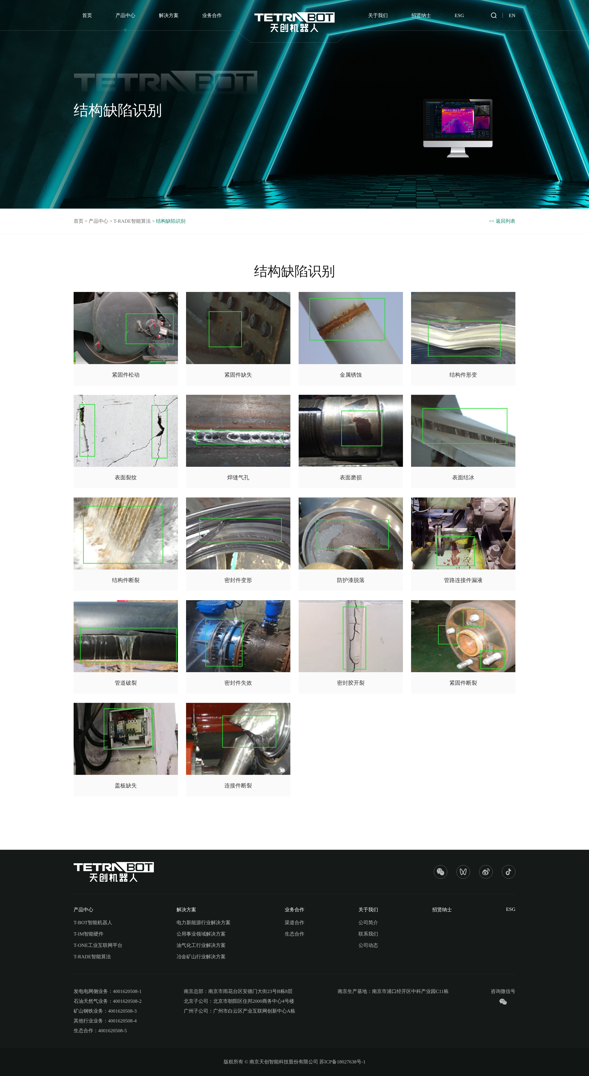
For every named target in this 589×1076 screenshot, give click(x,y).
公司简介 (368, 922)
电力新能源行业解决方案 (204, 922)
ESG (459, 15)
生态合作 (294, 934)
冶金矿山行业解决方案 (201, 956)
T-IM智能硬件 (89, 934)
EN (512, 15)
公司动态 (368, 945)
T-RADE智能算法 (132, 221)
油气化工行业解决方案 (201, 945)
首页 (87, 15)
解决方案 (169, 15)
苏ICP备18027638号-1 (342, 1061)
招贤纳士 (421, 15)
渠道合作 (294, 922)
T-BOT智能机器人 (93, 922)
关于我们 (378, 15)
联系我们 (368, 934)
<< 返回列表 (502, 221)
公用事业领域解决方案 (201, 934)
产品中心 (125, 15)
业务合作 (212, 15)
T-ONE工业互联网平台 (98, 945)
